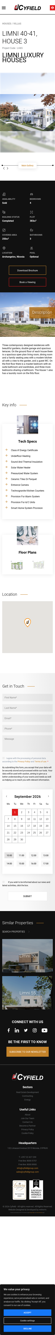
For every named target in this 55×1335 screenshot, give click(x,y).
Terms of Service (39, 1212)
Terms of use (40, 761)
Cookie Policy (28, 1133)
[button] (27, 622)
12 (40, 819)
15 (15, 826)
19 (40, 826)
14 (8, 826)
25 (34, 832)
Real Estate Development (27, 1092)
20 (47, 826)
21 (8, 832)
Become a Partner (27, 1125)
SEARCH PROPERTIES (13, 931)
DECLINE (27, 1328)
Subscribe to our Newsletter (27, 1051)
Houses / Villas (11, 23)
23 (21, 832)
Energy (27, 1099)
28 (8, 839)
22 (15, 832)
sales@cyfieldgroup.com (27, 1171)
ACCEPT (27, 1312)
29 (15, 839)
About (27, 1114)
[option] (27, 113)
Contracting (27, 1095)
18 (34, 826)
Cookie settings (27, 1320)
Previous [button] (6, 113)
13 (47, 819)
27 (47, 832)
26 (40, 832)
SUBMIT (27, 896)
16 (21, 826)
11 (34, 819)
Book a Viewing (27, 282)
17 (28, 826)
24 (28, 832)
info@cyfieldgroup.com (27, 1168)
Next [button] (49, 113)
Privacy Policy (24, 761)
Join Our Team (27, 1118)
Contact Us (27, 1122)
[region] (27, 1309)
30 (21, 839)
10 (28, 819)
